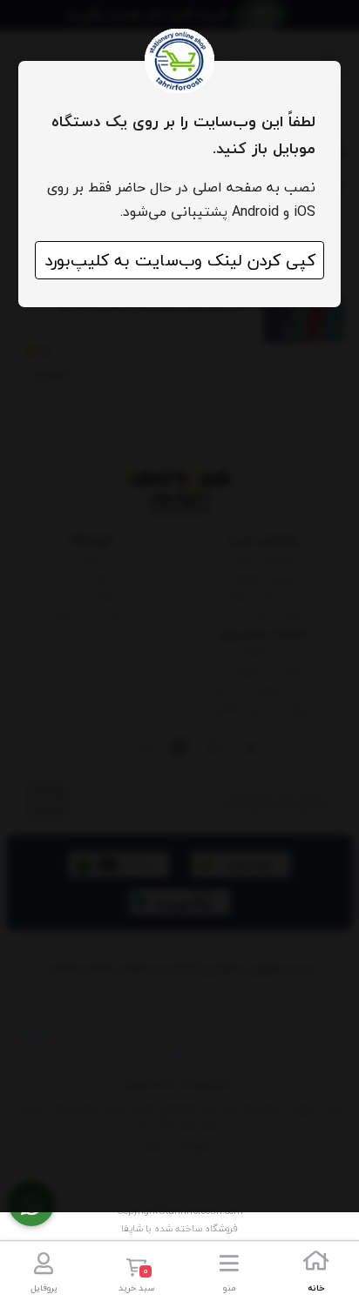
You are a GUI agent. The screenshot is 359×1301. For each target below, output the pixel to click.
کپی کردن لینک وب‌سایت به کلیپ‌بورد (179, 260)
